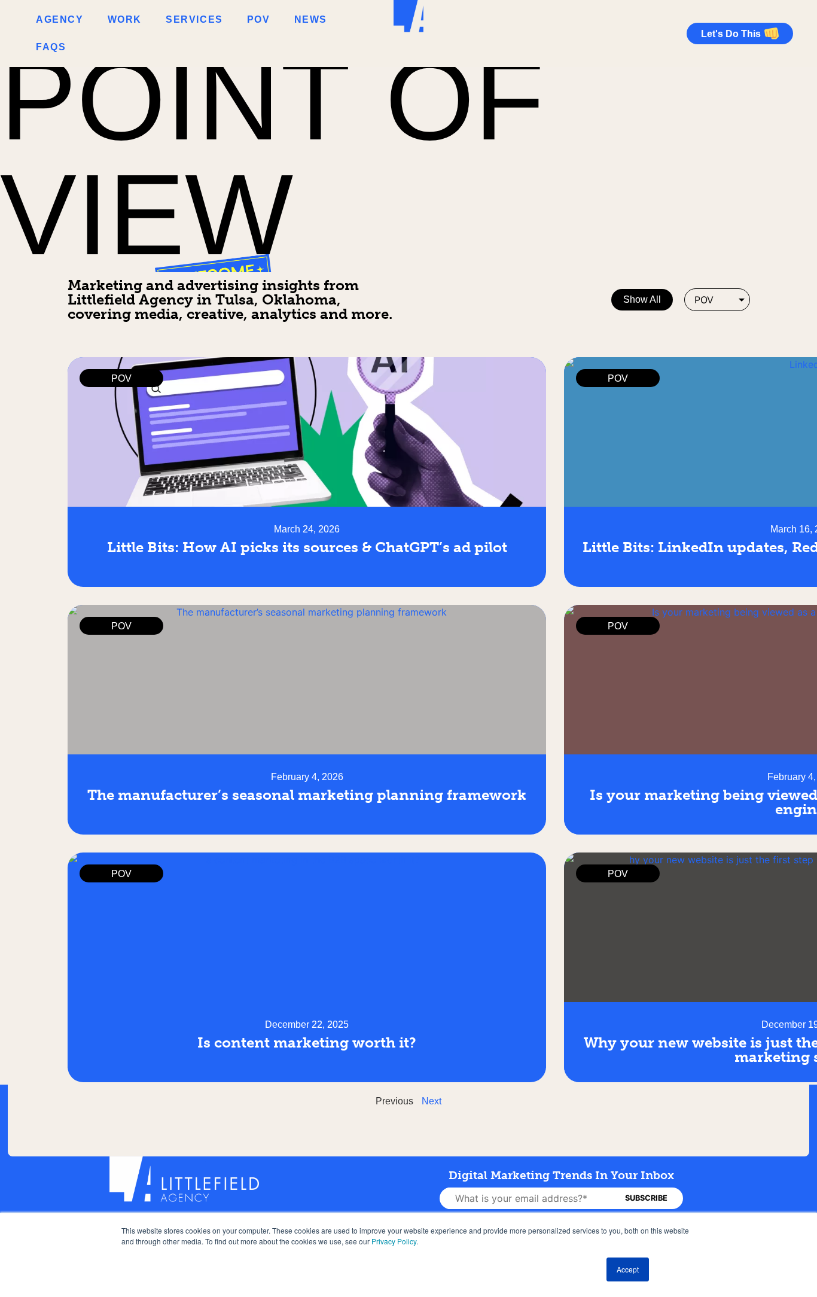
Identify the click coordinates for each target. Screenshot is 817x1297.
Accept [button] (628, 1269)
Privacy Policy (393, 1241)
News (310, 19)
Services (194, 19)
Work (125, 19)
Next (431, 1101)
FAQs (51, 47)
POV (258, 19)
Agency (60, 19)
